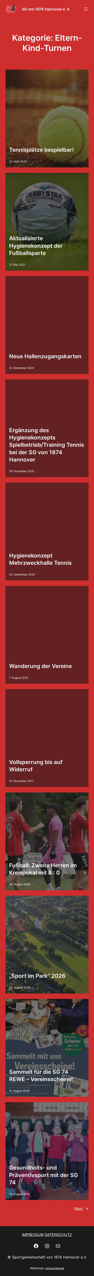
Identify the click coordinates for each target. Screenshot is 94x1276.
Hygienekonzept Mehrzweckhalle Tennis (40, 559)
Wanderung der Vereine (40, 666)
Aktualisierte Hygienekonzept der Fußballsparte (36, 245)
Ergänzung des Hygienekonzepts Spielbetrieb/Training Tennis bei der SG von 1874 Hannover (46, 445)
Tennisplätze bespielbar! (41, 149)
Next (82, 1208)
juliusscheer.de (54, 1268)
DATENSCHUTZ (58, 1234)
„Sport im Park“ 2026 (37, 976)
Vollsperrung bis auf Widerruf (36, 766)
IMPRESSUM (33, 1234)
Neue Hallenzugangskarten (45, 356)
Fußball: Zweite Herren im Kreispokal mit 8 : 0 (43, 869)
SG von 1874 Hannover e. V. (46, 9)
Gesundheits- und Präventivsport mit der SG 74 (43, 1175)
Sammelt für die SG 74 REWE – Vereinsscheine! (41, 1075)
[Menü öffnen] (86, 9)
